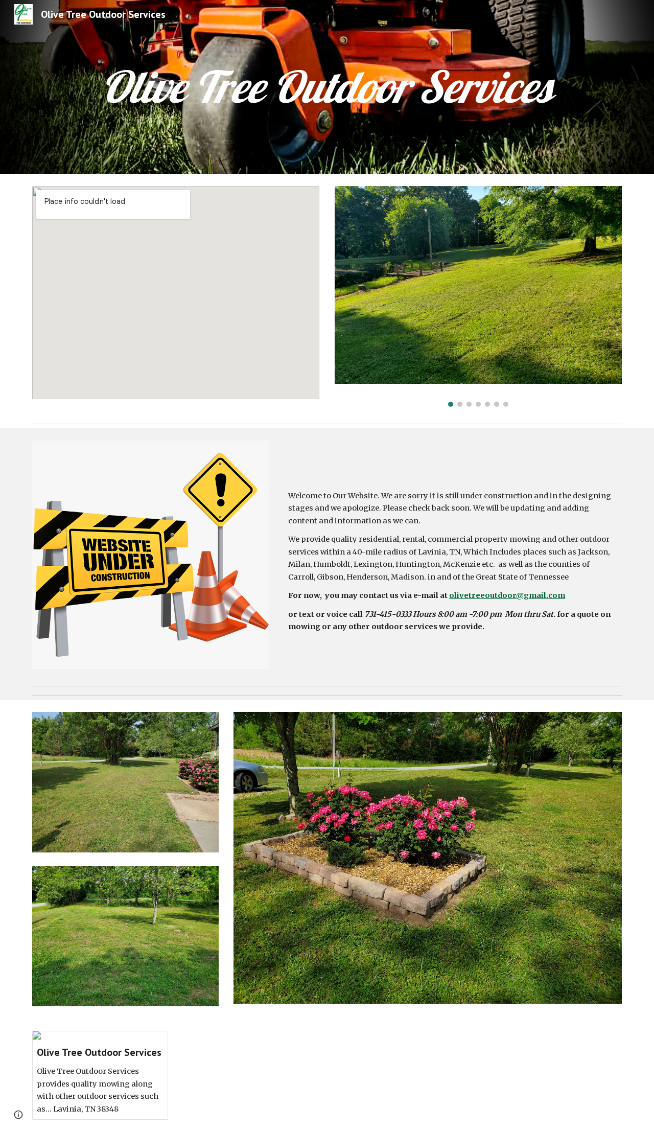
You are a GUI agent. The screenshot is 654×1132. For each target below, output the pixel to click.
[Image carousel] (478, 296)
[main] (326, 86)
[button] (18, 1114)
